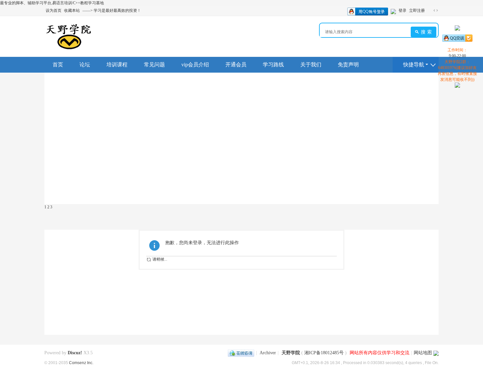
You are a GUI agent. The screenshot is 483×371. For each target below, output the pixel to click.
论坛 (85, 64)
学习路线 (273, 64)
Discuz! (75, 352)
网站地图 (423, 352)
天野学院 (291, 352)
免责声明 (348, 64)
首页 (58, 64)
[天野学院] (68, 36)
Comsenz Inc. (81, 362)
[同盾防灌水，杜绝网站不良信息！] (436, 352)
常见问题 (154, 64)
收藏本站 (72, 10)
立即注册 (417, 10)
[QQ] (241, 352)
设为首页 (53, 10)
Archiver (268, 352)
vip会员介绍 (195, 64)
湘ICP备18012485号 (324, 352)
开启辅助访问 (429, 10)
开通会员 (235, 64)
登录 (402, 10)
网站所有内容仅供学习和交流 (379, 352)
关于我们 (310, 64)
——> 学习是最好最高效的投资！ (111, 10)
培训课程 (116, 64)
